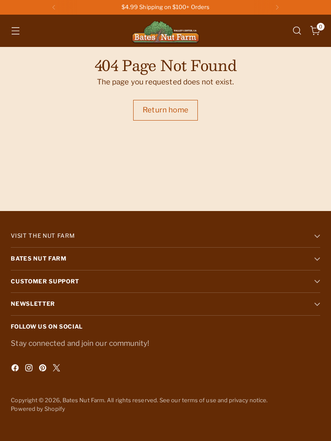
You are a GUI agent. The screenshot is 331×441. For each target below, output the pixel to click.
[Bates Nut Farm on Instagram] (30, 369)
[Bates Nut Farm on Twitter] (57, 369)
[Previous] (53, 7)
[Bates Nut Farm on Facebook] (16, 369)
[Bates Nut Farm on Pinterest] (43, 369)
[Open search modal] (297, 31)
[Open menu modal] (15, 31)
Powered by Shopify (38, 408)
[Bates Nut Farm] (165, 30)
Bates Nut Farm (83, 400)
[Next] (277, 7)
